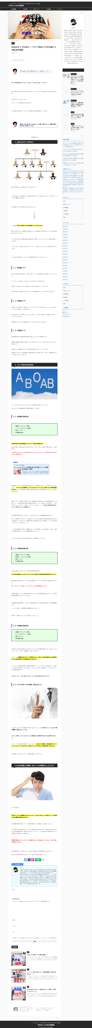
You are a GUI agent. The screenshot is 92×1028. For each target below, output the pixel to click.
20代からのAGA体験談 (16, 5)
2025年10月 (65, 228)
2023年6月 (65, 248)
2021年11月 (65, 262)
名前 (13, 920)
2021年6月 (65, 265)
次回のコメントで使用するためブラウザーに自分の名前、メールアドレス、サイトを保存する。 (35, 937)
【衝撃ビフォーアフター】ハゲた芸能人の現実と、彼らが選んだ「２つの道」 (77, 127)
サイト (13, 932)
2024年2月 (65, 240)
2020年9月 (65, 279)
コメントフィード (67, 314)
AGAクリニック (36, 9)
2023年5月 (65, 251)
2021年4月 (65, 271)
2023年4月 (65, 254)
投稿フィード (66, 312)
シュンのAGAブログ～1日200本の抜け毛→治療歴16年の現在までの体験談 (46, 1022)
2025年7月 (65, 237)
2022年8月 (65, 259)
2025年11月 (65, 226)
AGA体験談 (13, 9)
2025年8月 (65, 234)
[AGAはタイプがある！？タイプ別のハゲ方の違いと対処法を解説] (36, 859)
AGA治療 (25, 9)
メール (14, 926)
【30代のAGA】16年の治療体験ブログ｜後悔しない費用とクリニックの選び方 (77, 116)
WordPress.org (66, 316)
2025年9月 (65, 231)
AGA (14, 889)
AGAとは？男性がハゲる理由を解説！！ (37, 954)
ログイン (65, 310)
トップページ (59, 9)
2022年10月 (65, 257)
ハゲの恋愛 (48, 9)
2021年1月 (65, 276)
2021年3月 (65, 273)
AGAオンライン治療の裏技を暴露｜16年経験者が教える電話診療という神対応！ (77, 104)
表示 (37, 137)
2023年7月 (65, 245)
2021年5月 (65, 268)
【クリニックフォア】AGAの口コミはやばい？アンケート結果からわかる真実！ (77, 92)
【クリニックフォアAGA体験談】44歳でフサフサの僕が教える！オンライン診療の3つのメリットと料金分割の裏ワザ (77, 79)
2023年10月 (65, 243)
